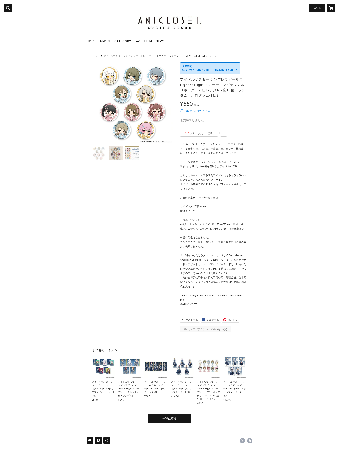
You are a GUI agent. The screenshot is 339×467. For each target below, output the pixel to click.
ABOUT (105, 41)
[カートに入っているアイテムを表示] (331, 8)
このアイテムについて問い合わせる (208, 329)
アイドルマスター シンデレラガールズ (124, 56)
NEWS (160, 41)
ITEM (148, 41)
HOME (91, 41)
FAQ (138, 41)
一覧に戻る (169, 418)
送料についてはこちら (197, 110)
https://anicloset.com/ (249, 440)
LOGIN (317, 7)
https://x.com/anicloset (242, 440)
